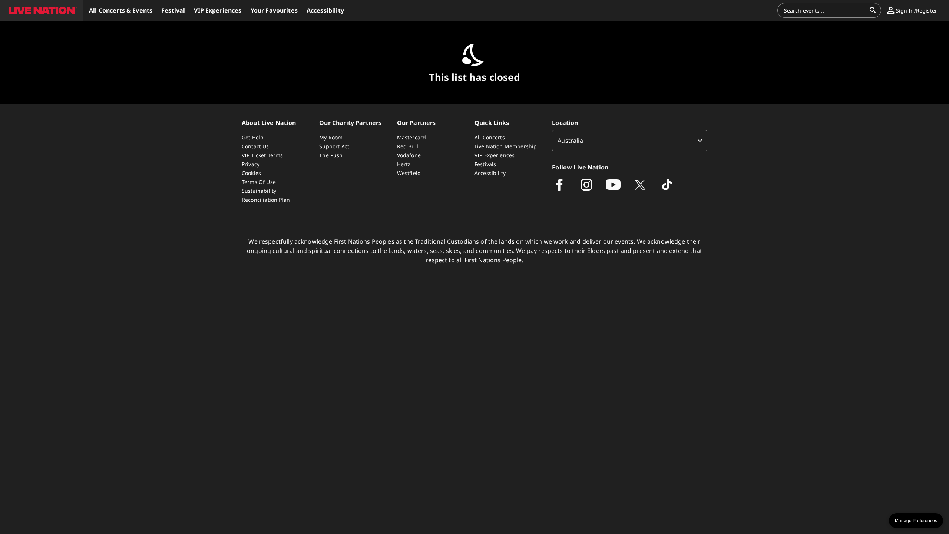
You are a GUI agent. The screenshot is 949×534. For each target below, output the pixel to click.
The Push (331, 155)
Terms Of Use (259, 181)
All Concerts (489, 137)
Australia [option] (570, 140)
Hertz (404, 164)
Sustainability (259, 190)
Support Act (334, 146)
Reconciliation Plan (266, 199)
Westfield (409, 173)
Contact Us (255, 146)
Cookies (251, 173)
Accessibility (490, 173)
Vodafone (409, 155)
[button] (41, 10)
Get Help (253, 137)
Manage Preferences (916, 520)
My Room (331, 137)
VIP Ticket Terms (262, 155)
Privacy (250, 164)
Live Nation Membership (505, 146)
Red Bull (407, 146)
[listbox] (629, 140)
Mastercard (411, 137)
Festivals (485, 164)
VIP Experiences (494, 155)
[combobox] (825, 10)
